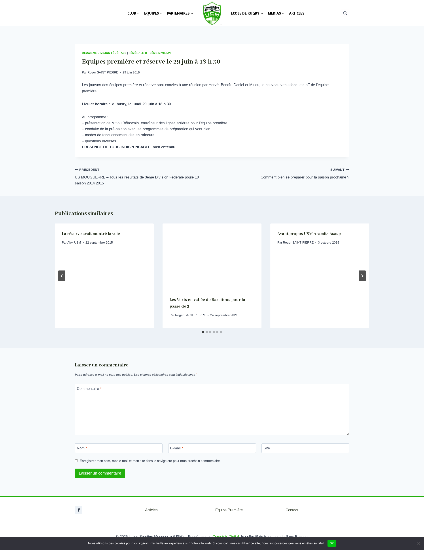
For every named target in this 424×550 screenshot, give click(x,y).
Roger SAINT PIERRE (102, 72)
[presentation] (212, 256)
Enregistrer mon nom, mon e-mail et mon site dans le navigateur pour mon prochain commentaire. (150, 461)
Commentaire (89, 389)
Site (266, 448)
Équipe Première (229, 510)
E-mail (176, 448)
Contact (292, 510)
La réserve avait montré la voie (91, 234)
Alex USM (74, 242)
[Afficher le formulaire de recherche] (345, 13)
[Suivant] (362, 275)
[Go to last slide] (61, 275)
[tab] (203, 332)
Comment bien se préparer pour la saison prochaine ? (305, 174)
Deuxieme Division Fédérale (104, 52)
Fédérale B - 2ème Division (150, 52)
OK (332, 543)
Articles (151, 510)
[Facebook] (78, 510)
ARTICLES (296, 13)
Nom (82, 448)
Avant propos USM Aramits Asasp (309, 234)
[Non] (418, 543)
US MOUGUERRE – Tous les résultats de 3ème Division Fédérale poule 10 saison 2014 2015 (137, 177)
